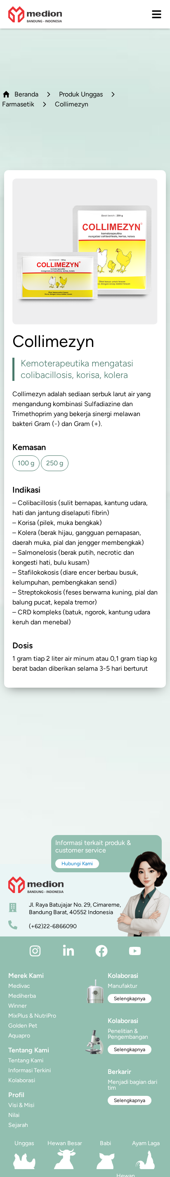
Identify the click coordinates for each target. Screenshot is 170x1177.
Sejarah (18, 1125)
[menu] (156, 14)
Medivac (19, 985)
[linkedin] (68, 951)
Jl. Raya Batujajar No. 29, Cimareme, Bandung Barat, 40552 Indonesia (75, 908)
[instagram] (35, 951)
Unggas (24, 1143)
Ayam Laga (146, 1143)
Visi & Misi (21, 1105)
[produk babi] (105, 1158)
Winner (17, 1005)
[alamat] (12, 907)
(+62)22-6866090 (53, 926)
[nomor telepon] (12, 924)
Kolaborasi (21, 1080)
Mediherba (22, 995)
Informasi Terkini (29, 1070)
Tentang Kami (25, 1060)
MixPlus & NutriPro (32, 1015)
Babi (105, 1143)
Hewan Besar (64, 1143)
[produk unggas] (24, 1158)
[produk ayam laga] (145, 1158)
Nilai (13, 1115)
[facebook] (101, 951)
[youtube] (135, 951)
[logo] (35, 14)
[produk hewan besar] (65, 1158)
